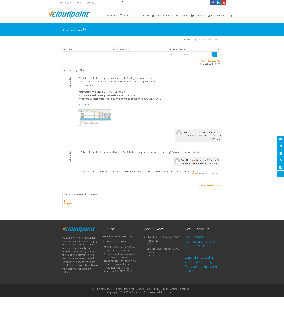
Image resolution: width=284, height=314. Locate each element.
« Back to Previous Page (210, 61)
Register (68, 2)
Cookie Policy (144, 288)
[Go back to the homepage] (69, 14)
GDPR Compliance (102, 288)
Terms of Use (170, 288)
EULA (157, 288)
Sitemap (184, 288)
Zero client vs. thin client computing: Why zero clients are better (201, 264)
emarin (195, 132)
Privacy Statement (124, 288)
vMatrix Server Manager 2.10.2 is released (163, 250)
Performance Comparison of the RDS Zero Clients (200, 241)
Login (60, 2)
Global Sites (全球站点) (86, 2)
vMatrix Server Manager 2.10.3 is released (163, 239)
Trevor (193, 160)
